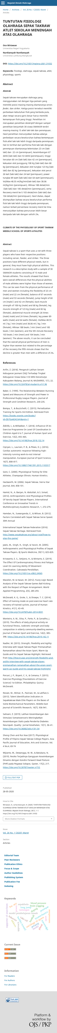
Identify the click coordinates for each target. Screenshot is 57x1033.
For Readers (9, 976)
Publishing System (13, 877)
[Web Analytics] (12, 1001)
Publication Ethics (13, 864)
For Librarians (10, 984)
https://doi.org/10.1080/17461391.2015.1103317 (26, 465)
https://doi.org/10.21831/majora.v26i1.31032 (30, 63)
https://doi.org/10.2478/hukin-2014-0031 (23, 612)
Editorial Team (11, 855)
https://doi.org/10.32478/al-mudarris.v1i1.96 (25, 384)
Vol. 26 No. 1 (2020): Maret (34, 9)
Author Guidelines (13, 873)
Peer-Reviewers (12, 859)
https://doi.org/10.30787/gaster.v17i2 (21, 767)
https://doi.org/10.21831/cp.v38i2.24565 (22, 573)
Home (5, 9)
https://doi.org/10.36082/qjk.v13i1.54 (21, 728)
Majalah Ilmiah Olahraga (19, 3)
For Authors (9, 980)
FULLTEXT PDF (13, 777)
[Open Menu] (3, 3)
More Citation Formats (15, 818)
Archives (15, 9)
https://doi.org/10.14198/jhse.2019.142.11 (28, 636)
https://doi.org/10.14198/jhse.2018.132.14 (23, 440)
